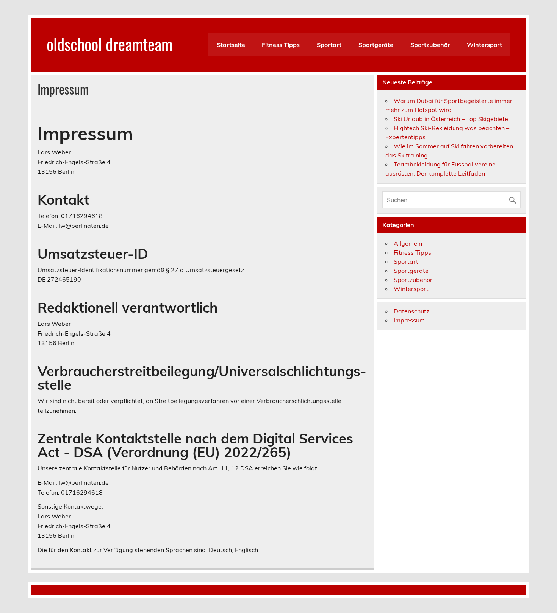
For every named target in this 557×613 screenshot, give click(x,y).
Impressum (409, 320)
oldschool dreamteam (109, 43)
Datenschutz (411, 311)
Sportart (329, 44)
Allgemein (408, 243)
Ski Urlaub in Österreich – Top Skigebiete (451, 119)
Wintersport (484, 44)
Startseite (231, 44)
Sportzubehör (430, 44)
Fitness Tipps (281, 44)
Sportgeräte (375, 44)
